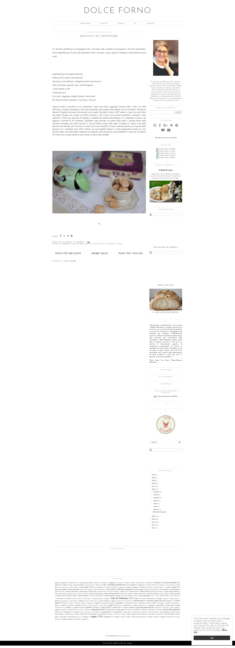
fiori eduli (68, 598)
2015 (153, 516)
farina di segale (72, 595)
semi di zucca (69, 614)
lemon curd (121, 601)
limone (65, 603)
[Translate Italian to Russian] (165, 157)
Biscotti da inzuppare (99, 35)
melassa (168, 603)
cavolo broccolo (170, 585)
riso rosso (88, 612)
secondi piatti (106, 612)
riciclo (60, 612)
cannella (132, 585)
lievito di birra (166, 601)
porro (81, 609)
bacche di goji (140, 582)
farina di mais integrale (127, 593)
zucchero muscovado (67, 619)
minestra (63, 605)
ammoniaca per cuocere (73, 243)
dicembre (156, 492)
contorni (143, 587)
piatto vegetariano (129, 607)
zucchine (77, 619)
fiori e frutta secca (175, 595)
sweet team (151, 614)
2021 (153, 474)
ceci (61, 587)
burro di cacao (89, 585)
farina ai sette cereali (72, 591)
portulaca (87, 609)
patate (178, 605)
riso (82, 612)
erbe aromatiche (164, 589)
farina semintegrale (144, 595)
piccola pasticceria (144, 607)
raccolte (144, 609)
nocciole (78, 605)
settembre (157, 497)
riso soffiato (96, 612)
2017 (153, 486)
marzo (155, 506)
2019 (153, 480)
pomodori (64, 609)
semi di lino (174, 612)
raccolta (136, 609)
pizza (171, 607)
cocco (93, 587)
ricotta (76, 612)
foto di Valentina (108, 243)
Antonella (120, 582)
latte (87, 601)
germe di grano (174, 598)
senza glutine (93, 614)
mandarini (90, 603)
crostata (168, 587)
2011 (153, 528)
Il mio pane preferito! (166, 312)
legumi (113, 601)
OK (212, 638)
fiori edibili (60, 598)
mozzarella (70, 605)
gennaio (156, 509)
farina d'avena (84, 591)
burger (70, 585)
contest (135, 587)
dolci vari (148, 589)
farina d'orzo (93, 591)
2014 (153, 519)
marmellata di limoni (144, 603)
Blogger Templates (113, 643)
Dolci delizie (166, 285)
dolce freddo (111, 589)
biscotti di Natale (170, 583)
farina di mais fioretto (111, 593)
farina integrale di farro (97, 595)
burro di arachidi (79, 585)
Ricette (104, 23)
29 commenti (79, 242)
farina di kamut (72, 593)
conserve (128, 587)
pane (111, 605)
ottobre (156, 494)
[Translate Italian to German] (165, 151)
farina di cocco (134, 591)
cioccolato (84, 587)
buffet (65, 585)
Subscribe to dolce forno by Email (166, 137)
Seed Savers (135, 612)
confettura (100, 587)
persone (89, 607)
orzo (105, 605)
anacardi (97, 582)
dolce (96, 243)
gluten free (58, 601)
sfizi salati (117, 614)
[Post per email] (87, 242)
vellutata (116, 616)
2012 (153, 525)
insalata (81, 601)
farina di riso (61, 595)
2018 (153, 483)
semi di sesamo (59, 614)
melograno (175, 603)
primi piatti (111, 609)
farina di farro (144, 591)
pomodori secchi (73, 609)
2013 (153, 522)
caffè (104, 585)
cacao (97, 585)
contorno (150, 587)
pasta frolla (160, 605)
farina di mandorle (153, 593)
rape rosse (151, 609)
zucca (170, 616)
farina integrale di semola (130, 595)
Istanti (121, 23)
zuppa (84, 619)
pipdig (129, 643)
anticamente (104, 582)
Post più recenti (68, 253)
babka (132, 582)
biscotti (88, 243)
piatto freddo (106, 607)
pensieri (68, 607)
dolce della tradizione (99, 589)
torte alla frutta (72, 616)
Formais (106, 598)
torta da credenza (169, 614)
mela (153, 603)
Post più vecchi (130, 253)
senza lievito (102, 614)
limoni (71, 603)
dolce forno (117, 11)
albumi (71, 582)
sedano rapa (127, 612)
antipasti (112, 582)
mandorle (97, 603)
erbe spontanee (174, 589)
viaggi (128, 616)
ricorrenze (67, 612)
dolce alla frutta (74, 589)
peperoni (76, 607)
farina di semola (83, 595)
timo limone (159, 614)
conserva (121, 587)
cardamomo (141, 585)
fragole (136, 598)
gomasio (65, 601)
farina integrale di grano (112, 595)
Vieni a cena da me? (138, 616)
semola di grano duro (81, 614)
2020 (153, 477)
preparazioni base (98, 610)
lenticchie (128, 601)
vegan (119, 243)
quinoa (130, 609)
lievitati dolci (139, 601)
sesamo (110, 614)
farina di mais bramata (96, 593)
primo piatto (121, 609)
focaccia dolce (77, 598)
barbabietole (149, 582)
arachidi (127, 582)
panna (135, 605)
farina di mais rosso (140, 593)
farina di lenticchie (83, 593)
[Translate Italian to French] (166, 153)
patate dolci (60, 607)
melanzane (161, 603)
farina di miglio (164, 593)
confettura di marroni (111, 587)
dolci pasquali (139, 589)
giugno (156, 500)
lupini (83, 603)
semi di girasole (164, 612)
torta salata (63, 616)
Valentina (85, 616)
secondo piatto (117, 612)
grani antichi (73, 601)
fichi (157, 595)
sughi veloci (136, 614)
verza (122, 616)
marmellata (119, 603)
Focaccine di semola (166, 247)
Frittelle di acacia (166, 170)
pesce (97, 607)
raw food (158, 609)
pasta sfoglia (170, 605)
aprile (155, 503)
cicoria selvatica (74, 587)
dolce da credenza (86, 589)
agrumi (57, 582)
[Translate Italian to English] (165, 149)
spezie (128, 614)
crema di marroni (159, 587)
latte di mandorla (104, 601)
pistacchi (165, 607)
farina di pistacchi (175, 593)
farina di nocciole (59, 591)
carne (148, 585)
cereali (66, 587)
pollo (176, 607)
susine (143, 614)
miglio (56, 605)
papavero (151, 605)
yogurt (156, 616)
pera (82, 607)
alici (76, 582)
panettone (119, 605)
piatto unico (117, 607)
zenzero (162, 616)
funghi (160, 598)
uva (80, 616)
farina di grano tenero (60, 593)
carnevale (154, 585)
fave (153, 595)
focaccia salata (87, 598)
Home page (85, 23)
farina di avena (103, 591)
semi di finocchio (153, 612)
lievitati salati (153, 601)
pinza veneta (158, 607)
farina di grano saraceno (171, 591)
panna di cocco (143, 605)
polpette (57, 609)
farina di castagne (113, 591)
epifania (155, 589)
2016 (153, 489)
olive (100, 605)
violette (150, 616)
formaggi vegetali (97, 598)
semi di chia (143, 612)
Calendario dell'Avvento (117, 585)
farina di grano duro (157, 591)
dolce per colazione (125, 589)
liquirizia (77, 603)
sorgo (123, 614)
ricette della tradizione (171, 610)
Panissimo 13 (127, 605)
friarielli (143, 598)
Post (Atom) (70, 261)
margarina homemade (108, 603)
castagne (161, 585)
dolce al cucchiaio (60, 589)
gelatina (166, 598)
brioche (57, 585)
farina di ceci (124, 591)
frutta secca (150, 598)
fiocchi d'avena (164, 595)
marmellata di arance (131, 603)
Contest (150, 23)
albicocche (64, 582)
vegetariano (107, 616)
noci (85, 605)
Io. (135, 23)
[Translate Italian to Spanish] (165, 155)
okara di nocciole (92, 605)
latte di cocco (94, 601)
